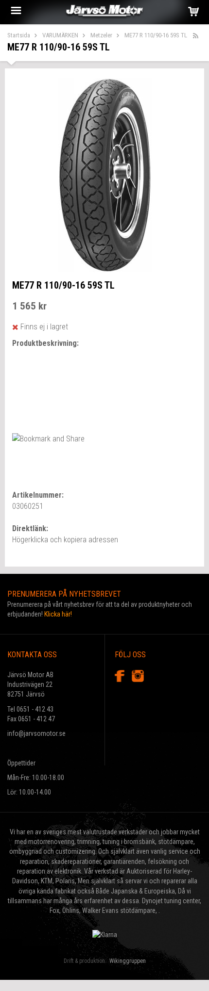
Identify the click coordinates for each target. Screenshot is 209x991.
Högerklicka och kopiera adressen (65, 539)
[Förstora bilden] (105, 174)
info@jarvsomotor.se (36, 733)
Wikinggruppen (127, 961)
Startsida (18, 35)
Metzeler (101, 35)
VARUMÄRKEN (60, 35)
